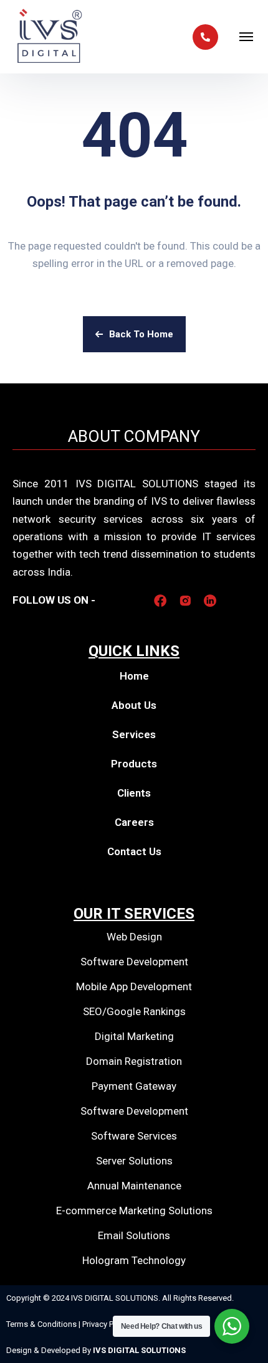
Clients (134, 793)
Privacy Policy (106, 1324)
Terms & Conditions (42, 1324)
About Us (134, 705)
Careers (134, 822)
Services (134, 734)
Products (134, 763)
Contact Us (134, 851)
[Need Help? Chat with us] (231, 1326)
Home (134, 676)
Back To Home (141, 334)
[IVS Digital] (49, 36)
